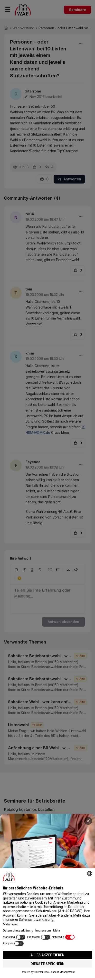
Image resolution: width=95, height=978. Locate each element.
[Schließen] (88, 821)
